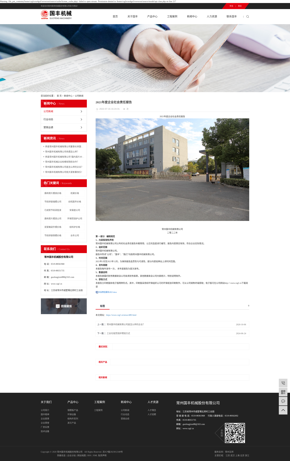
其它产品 (72, 423)
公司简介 (45, 410)
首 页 (59, 96)
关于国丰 (132, 16)
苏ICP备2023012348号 (113, 452)
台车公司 (75, 235)
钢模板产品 (73, 410)
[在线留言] (283, 401)
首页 (115, 16)
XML (95, 455)
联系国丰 (232, 16)
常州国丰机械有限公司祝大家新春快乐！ (64, 172)
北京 (242, 455)
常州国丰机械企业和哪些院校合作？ (62, 162)
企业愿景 (45, 419)
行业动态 (48, 119)
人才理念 (152, 410)
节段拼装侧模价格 (52, 235)
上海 (237, 455)
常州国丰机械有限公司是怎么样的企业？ (64, 167)
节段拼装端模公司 (52, 202)
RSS (89, 455)
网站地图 (81, 455)
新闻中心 (192, 16)
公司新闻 (79, 96)
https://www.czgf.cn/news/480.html (121, 315)
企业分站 (71, 455)
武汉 (232, 455)
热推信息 (61, 455)
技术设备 (45, 431)
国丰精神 (45, 414)
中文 (231, 6)
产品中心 (152, 16)
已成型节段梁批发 (52, 210)
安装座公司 (74, 210)
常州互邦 (229, 452)
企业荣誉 (45, 423)
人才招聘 (152, 414)
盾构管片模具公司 (52, 218)
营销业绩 (48, 127)
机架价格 (75, 193)
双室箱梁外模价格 (52, 227)
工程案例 (172, 16)
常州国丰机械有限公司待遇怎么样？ (62, 152)
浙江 (247, 455)
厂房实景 (45, 427)
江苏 (228, 455)
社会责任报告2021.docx (107, 292)
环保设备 (72, 414)
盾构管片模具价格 (52, 193)
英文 (240, 6)
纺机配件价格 (74, 202)
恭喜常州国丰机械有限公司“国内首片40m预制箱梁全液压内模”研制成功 (65, 157)
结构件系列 (73, 419)
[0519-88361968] (283, 383)
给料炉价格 (74, 227)
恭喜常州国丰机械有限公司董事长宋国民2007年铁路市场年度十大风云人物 (65, 146)
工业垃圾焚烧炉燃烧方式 (118, 333)
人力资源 (212, 16)
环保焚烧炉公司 (74, 218)
